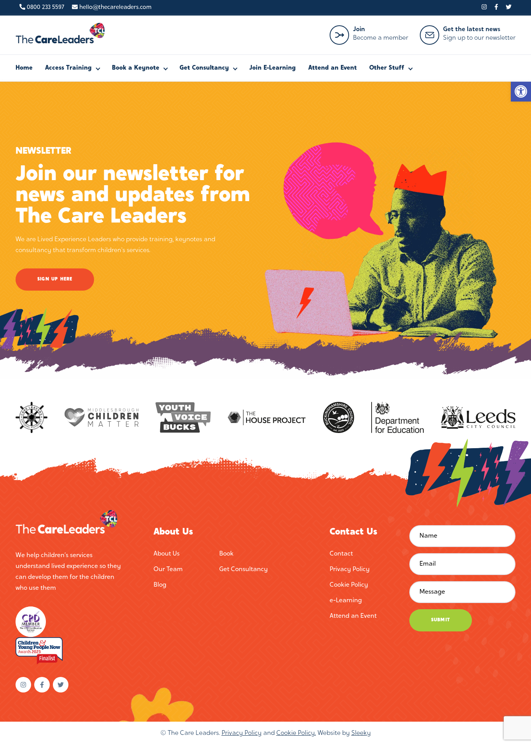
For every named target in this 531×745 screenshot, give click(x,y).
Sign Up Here (54, 279)
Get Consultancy (204, 68)
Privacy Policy (350, 569)
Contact (341, 554)
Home (24, 68)
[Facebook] (496, 8)
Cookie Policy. (296, 733)
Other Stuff (386, 68)
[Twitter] (508, 8)
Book (226, 554)
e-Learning (346, 601)
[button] (521, 91)
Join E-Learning (272, 68)
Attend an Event (332, 68)
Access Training (68, 68)
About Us (167, 554)
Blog (160, 585)
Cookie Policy (349, 585)
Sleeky (361, 733)
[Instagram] (484, 8)
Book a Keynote (135, 68)
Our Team (168, 569)
